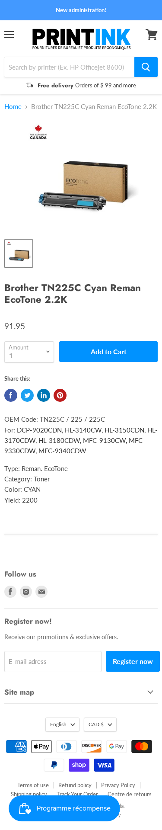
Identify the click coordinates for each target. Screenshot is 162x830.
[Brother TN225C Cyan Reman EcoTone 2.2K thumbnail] (18, 253)
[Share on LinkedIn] (43, 395)
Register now (133, 661)
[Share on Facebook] (10, 395)
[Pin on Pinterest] (60, 395)
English (58, 724)
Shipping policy (29, 794)
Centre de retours (130, 794)
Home (13, 106)
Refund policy (75, 785)
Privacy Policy (118, 785)
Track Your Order (77, 794)
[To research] (146, 67)
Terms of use (33, 785)
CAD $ (96, 724)
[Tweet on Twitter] (27, 395)
